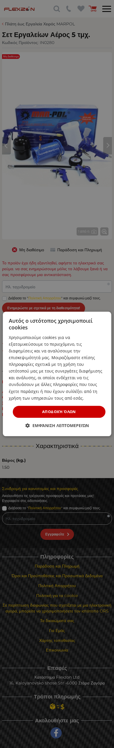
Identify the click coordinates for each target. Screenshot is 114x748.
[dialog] (57, 374)
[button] (57, 425)
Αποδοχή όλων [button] (59, 411)
